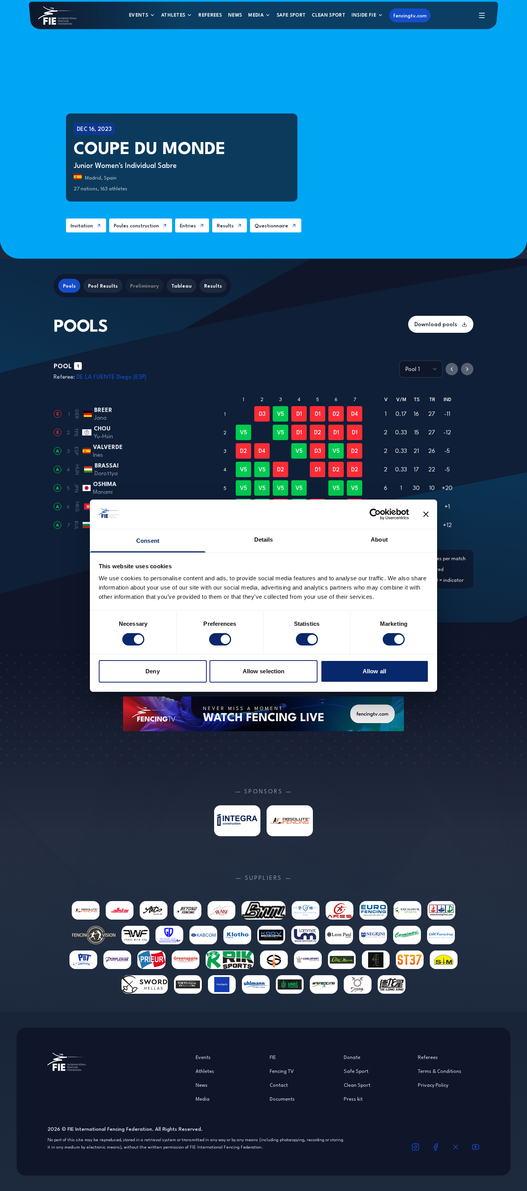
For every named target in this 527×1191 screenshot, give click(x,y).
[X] (455, 1147)
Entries (188, 225)
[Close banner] (426, 514)
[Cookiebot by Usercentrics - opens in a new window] (375, 514)
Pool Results (103, 285)
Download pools (435, 324)
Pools (69, 285)
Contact (279, 1085)
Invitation (82, 225)
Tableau (181, 285)
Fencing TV (282, 1071)
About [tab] (379, 539)
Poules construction (136, 225)
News (235, 15)
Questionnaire (271, 225)
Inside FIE (363, 15)
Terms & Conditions (439, 1071)
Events (138, 15)
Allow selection (264, 671)
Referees (210, 15)
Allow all (374, 671)
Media (256, 15)
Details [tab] (263, 539)
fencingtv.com (410, 15)
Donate (352, 1057)
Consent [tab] (147, 540)
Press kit (353, 1098)
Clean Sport (328, 15)
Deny (152, 671)
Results (225, 225)
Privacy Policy (433, 1085)
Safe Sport (291, 15)
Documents (282, 1098)
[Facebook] (435, 1147)
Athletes (173, 15)
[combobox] (421, 369)
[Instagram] (415, 1147)
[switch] (220, 639)
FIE (273, 1057)
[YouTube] (476, 1147)
